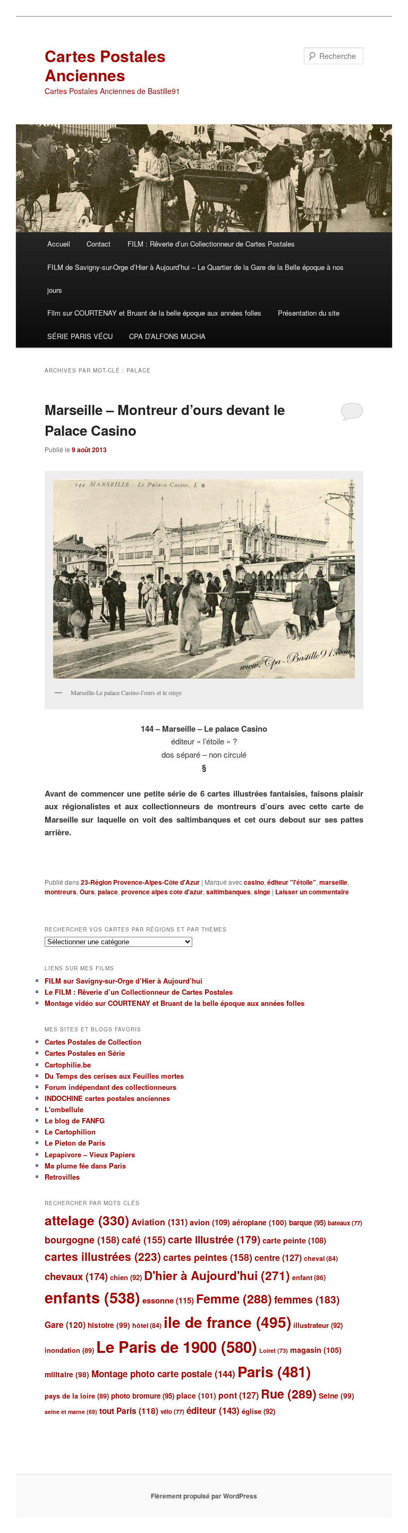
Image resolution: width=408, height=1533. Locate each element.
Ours (87, 891)
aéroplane (259, 1222)
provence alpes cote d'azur (162, 891)
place (196, 1395)
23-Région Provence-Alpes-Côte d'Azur (140, 882)
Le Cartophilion (70, 1132)
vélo (172, 1411)
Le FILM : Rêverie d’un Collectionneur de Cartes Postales (139, 992)
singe (262, 891)
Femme (234, 1298)
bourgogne (82, 1239)
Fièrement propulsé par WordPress (204, 1496)
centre (278, 1257)
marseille (333, 882)
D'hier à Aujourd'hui (217, 1275)
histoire (109, 1325)
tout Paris (128, 1411)
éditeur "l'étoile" (291, 882)
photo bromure (142, 1396)
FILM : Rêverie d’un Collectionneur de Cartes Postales (211, 244)
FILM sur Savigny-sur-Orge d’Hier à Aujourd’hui (123, 981)
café (144, 1239)
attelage (87, 1220)
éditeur (213, 1410)
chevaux (76, 1276)
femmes (306, 1299)
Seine (336, 1396)
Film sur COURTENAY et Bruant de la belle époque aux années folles (154, 313)
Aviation (159, 1222)
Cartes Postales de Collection (93, 1042)
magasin (316, 1349)
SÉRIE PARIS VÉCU (80, 336)
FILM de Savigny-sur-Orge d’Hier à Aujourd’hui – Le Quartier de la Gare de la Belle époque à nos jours (195, 278)
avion (210, 1222)
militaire (67, 1374)
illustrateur (318, 1325)
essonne (168, 1300)
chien (126, 1277)
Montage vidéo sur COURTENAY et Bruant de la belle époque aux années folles (174, 1003)
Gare (65, 1325)
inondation (69, 1350)
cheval (321, 1258)
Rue (289, 1393)
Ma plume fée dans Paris (85, 1166)
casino (254, 882)
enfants (92, 1297)
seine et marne (71, 1412)
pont (238, 1395)
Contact (98, 244)
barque (307, 1222)
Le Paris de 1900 (176, 1346)
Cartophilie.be (68, 1065)
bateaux (345, 1222)
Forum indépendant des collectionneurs (110, 1087)
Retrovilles (62, 1177)
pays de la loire (77, 1396)
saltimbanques (228, 891)
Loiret (273, 1350)
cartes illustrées (103, 1256)
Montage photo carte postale (163, 1373)
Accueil (58, 244)
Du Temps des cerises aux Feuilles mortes (114, 1076)
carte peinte (294, 1240)
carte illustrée (214, 1239)
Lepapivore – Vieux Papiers (90, 1154)
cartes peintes (207, 1257)
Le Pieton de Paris (75, 1143)
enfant (309, 1277)
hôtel (147, 1325)
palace (108, 891)
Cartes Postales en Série (85, 1053)
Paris (274, 1371)
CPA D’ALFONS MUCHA (167, 336)
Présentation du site (308, 313)
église (258, 1411)
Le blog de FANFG (75, 1120)
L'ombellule (64, 1109)
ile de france (227, 1322)
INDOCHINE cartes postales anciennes (107, 1098)
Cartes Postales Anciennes (105, 65)
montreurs (60, 891)
